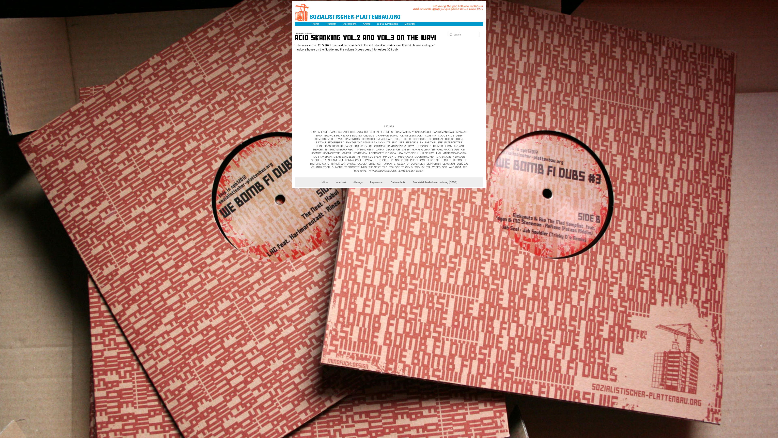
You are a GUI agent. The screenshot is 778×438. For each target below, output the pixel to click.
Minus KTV (389, 156)
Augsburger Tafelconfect (375, 131)
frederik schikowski (328, 146)
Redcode (432, 160)
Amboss (336, 131)
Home (315, 24)
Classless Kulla (411, 135)
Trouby (419, 167)
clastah (430, 135)
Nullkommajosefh (351, 160)
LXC (438, 153)
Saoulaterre (366, 163)
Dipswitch (368, 139)
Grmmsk (379, 146)
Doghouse (420, 139)
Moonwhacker (425, 156)
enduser (398, 142)
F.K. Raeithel (428, 142)
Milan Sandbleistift (346, 156)
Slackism (448, 163)
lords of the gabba (382, 153)
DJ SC (407, 139)
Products (331, 24)
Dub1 (459, 139)
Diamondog (352, 139)
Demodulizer (324, 139)
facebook (341, 182)
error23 (412, 142)
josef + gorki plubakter (418, 149)
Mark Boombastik (454, 153)
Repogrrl (460, 160)
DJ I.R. (398, 139)
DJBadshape (385, 139)
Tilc (385, 167)
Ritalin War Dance (343, 163)
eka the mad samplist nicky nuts (368, 142)
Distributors (349, 24)
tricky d (407, 167)
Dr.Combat (436, 139)
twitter (324, 182)
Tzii (428, 167)
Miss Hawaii (405, 156)
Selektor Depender (411, 163)
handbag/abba (396, 146)
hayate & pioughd (419, 146)
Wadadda (455, 167)
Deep (459, 135)
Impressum (376, 182)
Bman (319, 135)
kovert (346, 153)
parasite (371, 160)
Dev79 (339, 139)
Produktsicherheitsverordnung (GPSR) (435, 182)
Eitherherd (336, 142)
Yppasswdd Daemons (382, 170)
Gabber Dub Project (358, 146)
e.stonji (321, 142)
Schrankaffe (386, 163)
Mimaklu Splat (371, 156)
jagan (380, 149)
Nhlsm (332, 160)
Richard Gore (319, 163)
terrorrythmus (355, 167)
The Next (374, 167)
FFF (440, 142)
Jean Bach (393, 149)
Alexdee (323, 131)
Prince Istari (399, 160)
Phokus (384, 160)
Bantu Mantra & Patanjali (450, 131)
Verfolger (439, 167)
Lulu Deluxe (425, 153)
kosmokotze (331, 153)
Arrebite (349, 131)
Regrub (446, 160)
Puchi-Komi (417, 160)
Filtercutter (453, 142)
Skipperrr (433, 163)
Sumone (337, 167)
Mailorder (409, 24)
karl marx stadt (448, 149)
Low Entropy (407, 153)
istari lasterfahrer (339, 149)
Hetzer (438, 146)
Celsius (368, 135)
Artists (367, 24)
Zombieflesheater (411, 170)
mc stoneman (322, 156)
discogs (358, 182)
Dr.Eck (449, 139)
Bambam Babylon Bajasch (413, 131)
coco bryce (446, 135)
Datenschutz (398, 182)
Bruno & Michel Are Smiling (343, 135)
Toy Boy (394, 167)
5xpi (313, 131)
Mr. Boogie (443, 156)
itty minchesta (364, 149)
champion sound (387, 135)
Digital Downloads (387, 24)
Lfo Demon (360, 153)
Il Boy (448, 146)
